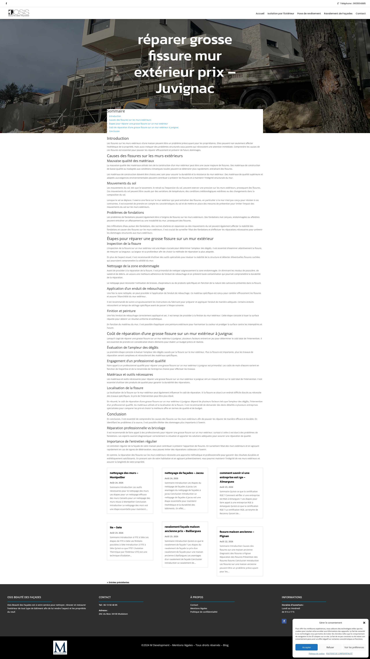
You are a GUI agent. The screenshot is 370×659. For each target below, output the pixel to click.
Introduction (115, 116)
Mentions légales (198, 608)
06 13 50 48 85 (110, 605)
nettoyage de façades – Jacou (184, 473)
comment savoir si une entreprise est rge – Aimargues (234, 477)
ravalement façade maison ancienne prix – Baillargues (183, 528)
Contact (361, 13)
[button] (364, 622)
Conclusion (114, 131)
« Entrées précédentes (118, 582)
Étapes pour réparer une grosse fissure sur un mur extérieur (138, 123)
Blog (226, 645)
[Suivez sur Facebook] (6, 3)
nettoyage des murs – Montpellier (124, 475)
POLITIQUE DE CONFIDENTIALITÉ (339, 653)
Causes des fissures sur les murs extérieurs (130, 119)
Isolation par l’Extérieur (281, 13)
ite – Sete (116, 527)
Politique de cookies (317, 653)
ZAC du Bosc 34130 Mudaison (113, 613)
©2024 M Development (155, 645)
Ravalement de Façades (338, 13)
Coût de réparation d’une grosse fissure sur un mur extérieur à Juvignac (144, 127)
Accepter (306, 647)
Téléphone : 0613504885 (353, 3)
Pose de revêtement (309, 13)
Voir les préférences (354, 647)
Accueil (260, 13)
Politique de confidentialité (203, 611)
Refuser (330, 647)
